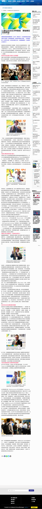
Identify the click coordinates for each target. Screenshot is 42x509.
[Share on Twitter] (8, 456)
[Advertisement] (16, 470)
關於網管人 (12, 499)
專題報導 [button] (9, 1)
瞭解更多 (26, 507)
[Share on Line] (7, 456)
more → (39, 11)
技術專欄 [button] (18, 1)
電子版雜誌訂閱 (13, 497)
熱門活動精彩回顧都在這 (7, 8)
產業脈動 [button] (32, 1)
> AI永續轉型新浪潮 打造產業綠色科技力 (13, 10)
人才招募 (33, 501)
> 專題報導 (4, 10)
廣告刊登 (12, 503)
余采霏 (8, 33)
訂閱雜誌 (33, 497)
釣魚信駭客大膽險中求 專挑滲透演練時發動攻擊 (36, 175)
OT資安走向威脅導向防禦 (37, 170)
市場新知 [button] (27, 1)
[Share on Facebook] (5, 456)
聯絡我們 (12, 501)
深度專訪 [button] (23, 1)
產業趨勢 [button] (14, 1)
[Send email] (10, 456)
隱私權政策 (33, 499)
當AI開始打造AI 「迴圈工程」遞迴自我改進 (36, 182)
